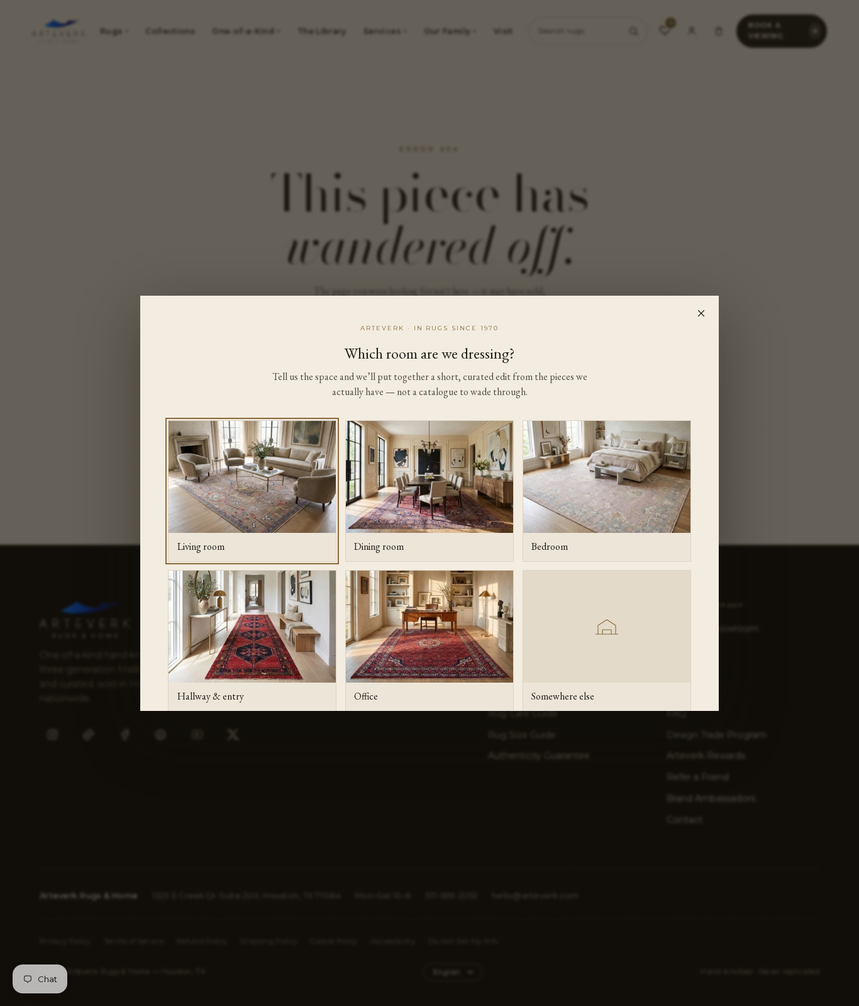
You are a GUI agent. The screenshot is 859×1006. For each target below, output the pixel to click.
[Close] (701, 313)
